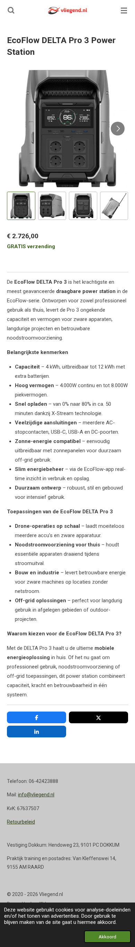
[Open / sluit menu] (124, 10)
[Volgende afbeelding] (118, 128)
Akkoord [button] (107, 936)
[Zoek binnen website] (11, 10)
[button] (21, 206)
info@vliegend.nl (36, 794)
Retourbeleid (21, 822)
